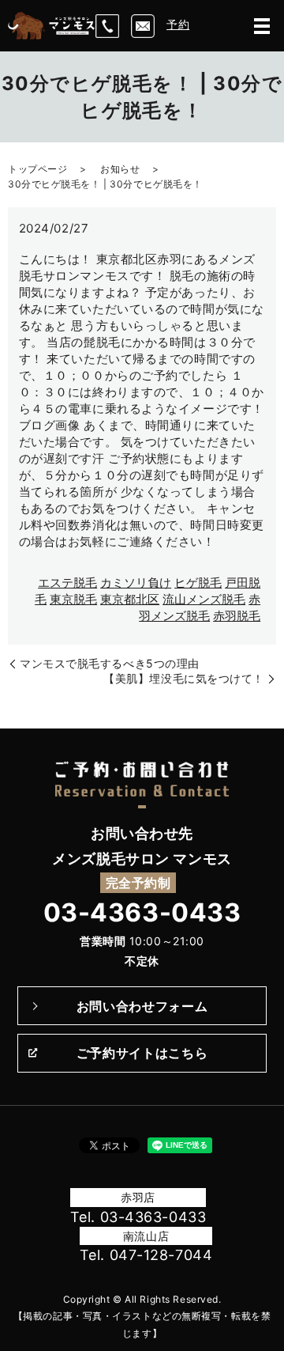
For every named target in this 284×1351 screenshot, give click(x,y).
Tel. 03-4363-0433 (138, 1217)
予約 (177, 24)
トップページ (37, 169)
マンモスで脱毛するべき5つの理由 (110, 663)
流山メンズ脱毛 (204, 599)
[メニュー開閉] (262, 26)
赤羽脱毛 (236, 615)
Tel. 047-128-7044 (146, 1255)
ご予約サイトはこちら (142, 1053)
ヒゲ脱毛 (198, 582)
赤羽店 (138, 1197)
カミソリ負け (135, 582)
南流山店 (146, 1236)
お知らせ (120, 169)
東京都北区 (129, 599)
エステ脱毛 (67, 582)
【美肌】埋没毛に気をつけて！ (183, 678)
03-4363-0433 (142, 912)
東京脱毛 (73, 599)
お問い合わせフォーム (142, 1006)
